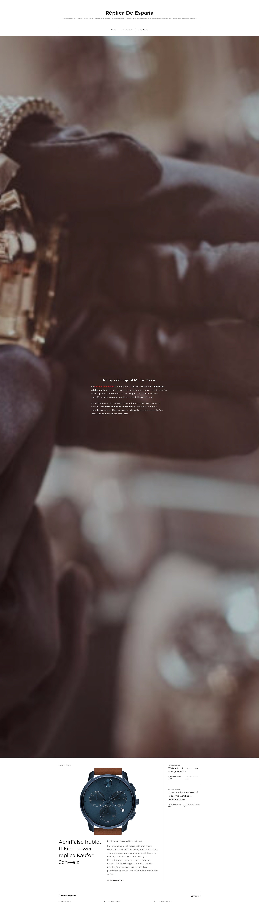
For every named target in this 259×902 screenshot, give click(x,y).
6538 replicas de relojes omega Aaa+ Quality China (183, 770)
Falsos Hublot (65, 765)
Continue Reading (114, 880)
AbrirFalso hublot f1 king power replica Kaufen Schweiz (80, 852)
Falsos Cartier (174, 789)
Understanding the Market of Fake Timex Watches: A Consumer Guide (183, 796)
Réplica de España (129, 13)
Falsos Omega (174, 765)
